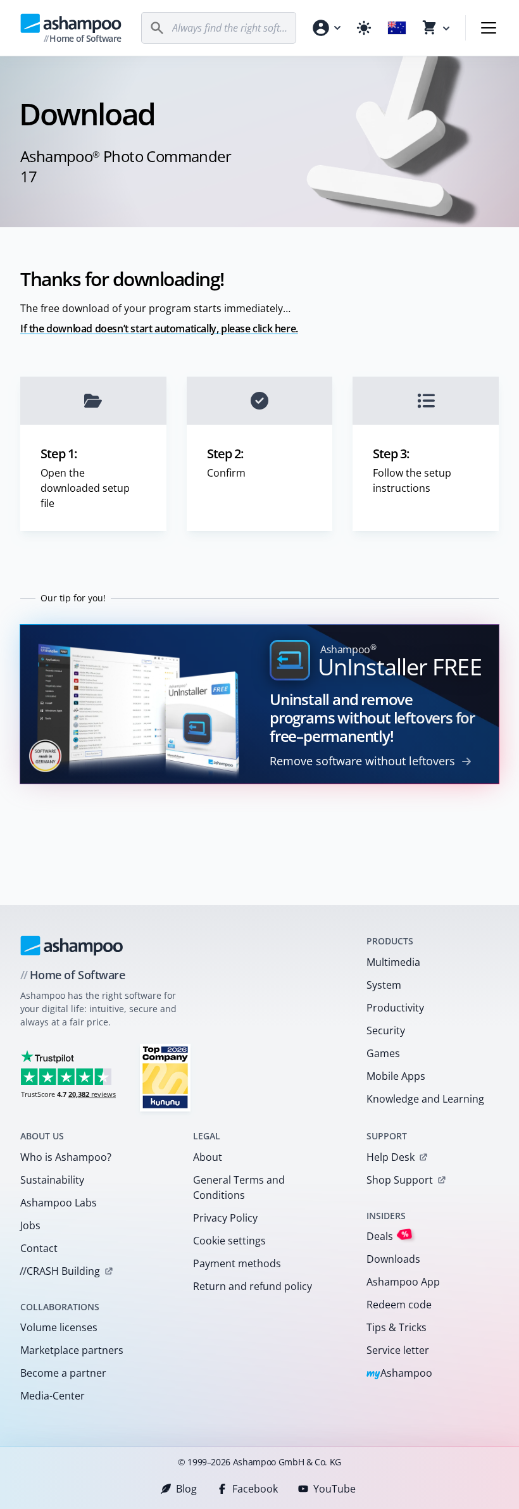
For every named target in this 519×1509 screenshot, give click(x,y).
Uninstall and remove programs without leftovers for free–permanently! (372, 717)
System (383, 985)
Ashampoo (399, 1374)
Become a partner (63, 1373)
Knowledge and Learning (425, 1099)
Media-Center (52, 1396)
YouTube (334, 1489)
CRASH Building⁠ (60, 1271)
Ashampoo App (403, 1282)
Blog (186, 1489)
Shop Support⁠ (399, 1180)
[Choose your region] (397, 28)
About (207, 1157)
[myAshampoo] (326, 28)
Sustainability (52, 1180)
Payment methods (237, 1263)
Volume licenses (58, 1327)
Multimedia (393, 962)
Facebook (255, 1489)
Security (385, 1030)
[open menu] (488, 28)
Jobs (30, 1225)
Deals (387, 1236)
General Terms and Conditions (239, 1187)
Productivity (395, 1008)
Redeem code (399, 1305)
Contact (39, 1248)
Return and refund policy (252, 1286)
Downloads (393, 1259)
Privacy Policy (225, 1218)
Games (383, 1053)
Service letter (397, 1350)
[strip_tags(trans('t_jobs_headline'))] (165, 1077)
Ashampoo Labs (58, 1203)
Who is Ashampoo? (65, 1157)
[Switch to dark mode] (364, 28)
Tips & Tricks (396, 1327)
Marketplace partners (71, 1350)
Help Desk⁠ (390, 1157)
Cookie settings (229, 1241)
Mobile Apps (395, 1076)
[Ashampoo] (71, 945)
